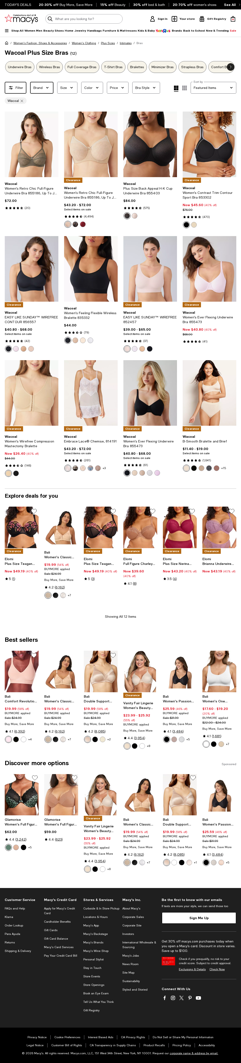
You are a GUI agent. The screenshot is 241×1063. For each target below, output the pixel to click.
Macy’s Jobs (130, 955)
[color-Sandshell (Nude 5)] (214, 862)
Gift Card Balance (56, 938)
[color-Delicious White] (68, 468)
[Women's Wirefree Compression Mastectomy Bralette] (31, 393)
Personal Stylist (93, 959)
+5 (188, 739)
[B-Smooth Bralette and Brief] (209, 393)
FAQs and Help (15, 908)
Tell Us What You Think (98, 1002)
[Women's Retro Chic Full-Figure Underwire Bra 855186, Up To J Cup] (31, 144)
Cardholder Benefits (57, 921)
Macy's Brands (93, 942)
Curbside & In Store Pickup (101, 908)
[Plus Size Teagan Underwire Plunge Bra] (101, 527)
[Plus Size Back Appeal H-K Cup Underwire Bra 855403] (150, 144)
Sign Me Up (199, 918)
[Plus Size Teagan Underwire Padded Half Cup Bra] (22, 527)
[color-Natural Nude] (8, 473)
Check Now (217, 969)
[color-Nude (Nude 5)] (8, 739)
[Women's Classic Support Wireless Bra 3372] (61, 527)
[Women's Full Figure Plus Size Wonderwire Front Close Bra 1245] (22, 795)
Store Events (91, 976)
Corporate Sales (133, 917)
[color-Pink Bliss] (63, 595)
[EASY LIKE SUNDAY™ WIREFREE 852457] (150, 269)
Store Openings (93, 985)
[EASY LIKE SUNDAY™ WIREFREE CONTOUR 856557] (31, 269)
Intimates (126, 43)
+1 (195, 862)
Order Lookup (14, 925)
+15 (223, 468)
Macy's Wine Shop (95, 951)
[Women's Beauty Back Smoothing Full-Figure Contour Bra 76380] (140, 671)
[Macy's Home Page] (21, 19)
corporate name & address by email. (194, 1053)
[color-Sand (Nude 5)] (194, 225)
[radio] (68, 224)
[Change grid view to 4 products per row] (176, 89)
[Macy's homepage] (7, 44)
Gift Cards (50, 930)
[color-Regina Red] (83, 224)
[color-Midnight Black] (134, 746)
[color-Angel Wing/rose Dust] (98, 468)
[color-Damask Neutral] (127, 746)
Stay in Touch (92, 968)
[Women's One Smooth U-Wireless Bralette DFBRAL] (219, 671)
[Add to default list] (34, 511)
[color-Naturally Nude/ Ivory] (83, 468)
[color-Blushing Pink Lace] (189, 862)
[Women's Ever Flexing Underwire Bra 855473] (209, 269)
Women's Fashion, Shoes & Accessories (40, 43)
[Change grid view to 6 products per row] (184, 88)
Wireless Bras (49, 67)
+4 (30, 739)
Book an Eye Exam (96, 993)
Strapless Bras (192, 67)
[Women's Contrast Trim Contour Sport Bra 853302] (209, 144)
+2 (109, 739)
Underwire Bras (20, 67)
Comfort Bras (221, 67)
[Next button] (230, 67)
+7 (69, 595)
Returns (10, 942)
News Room (130, 964)
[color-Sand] (134, 473)
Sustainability (131, 981)
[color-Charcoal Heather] (209, 468)
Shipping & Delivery (18, 951)
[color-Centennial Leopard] (8, 847)
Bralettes (137, 67)
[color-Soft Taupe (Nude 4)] (48, 595)
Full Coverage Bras (82, 67)
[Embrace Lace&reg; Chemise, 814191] (91, 393)
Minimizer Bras (163, 67)
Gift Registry (91, 1010)
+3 (104, 468)
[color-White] (90, 340)
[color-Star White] (142, 746)
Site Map (128, 972)
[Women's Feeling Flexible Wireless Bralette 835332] (91, 269)
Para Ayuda (12, 934)
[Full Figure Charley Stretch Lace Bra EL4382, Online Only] (140, 527)
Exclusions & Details (192, 969)
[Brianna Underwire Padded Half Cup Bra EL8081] (219, 527)
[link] (31, 195)
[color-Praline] (23, 349)
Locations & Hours (95, 917)
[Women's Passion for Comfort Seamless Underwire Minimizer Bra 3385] (180, 671)
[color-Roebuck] (75, 340)
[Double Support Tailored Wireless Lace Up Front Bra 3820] (101, 671)
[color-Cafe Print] (16, 847)
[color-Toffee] (174, 739)
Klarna (9, 917)
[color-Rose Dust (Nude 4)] (201, 468)
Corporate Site (131, 925)
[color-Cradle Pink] (16, 349)
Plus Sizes (108, 43)
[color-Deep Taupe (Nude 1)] (216, 468)
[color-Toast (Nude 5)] (68, 224)
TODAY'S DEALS (18, 5)
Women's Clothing (84, 43)
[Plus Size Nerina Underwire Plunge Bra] (180, 527)
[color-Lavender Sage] (157, 473)
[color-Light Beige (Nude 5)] (102, 739)
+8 (148, 746)
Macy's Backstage (95, 934)
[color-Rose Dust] (134, 216)
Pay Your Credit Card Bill (60, 955)
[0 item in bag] (233, 19)
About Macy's (131, 908)
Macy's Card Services (58, 947)
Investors (128, 934)
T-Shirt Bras (113, 67)
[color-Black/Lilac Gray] (186, 225)
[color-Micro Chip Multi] (90, 468)
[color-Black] (75, 224)
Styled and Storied (135, 989)
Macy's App (91, 925)
